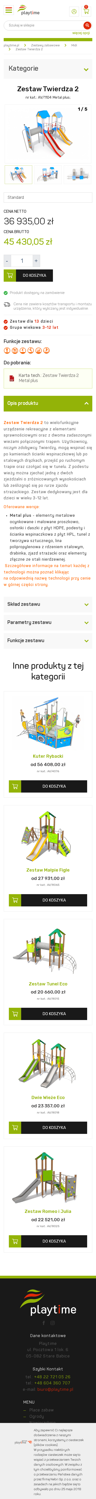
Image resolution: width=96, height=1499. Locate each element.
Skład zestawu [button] (23, 604)
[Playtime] (28, 10)
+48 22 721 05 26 (52, 1377)
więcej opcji (81, 33)
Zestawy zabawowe (45, 45)
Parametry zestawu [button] (29, 622)
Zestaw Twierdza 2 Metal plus (49, 378)
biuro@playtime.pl (55, 1390)
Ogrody (37, 1417)
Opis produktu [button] (22, 403)
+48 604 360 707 (52, 1383)
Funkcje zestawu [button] (25, 640)
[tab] (48, 403)
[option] (48, 134)
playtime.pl (11, 45)
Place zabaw (42, 1410)
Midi (74, 45)
